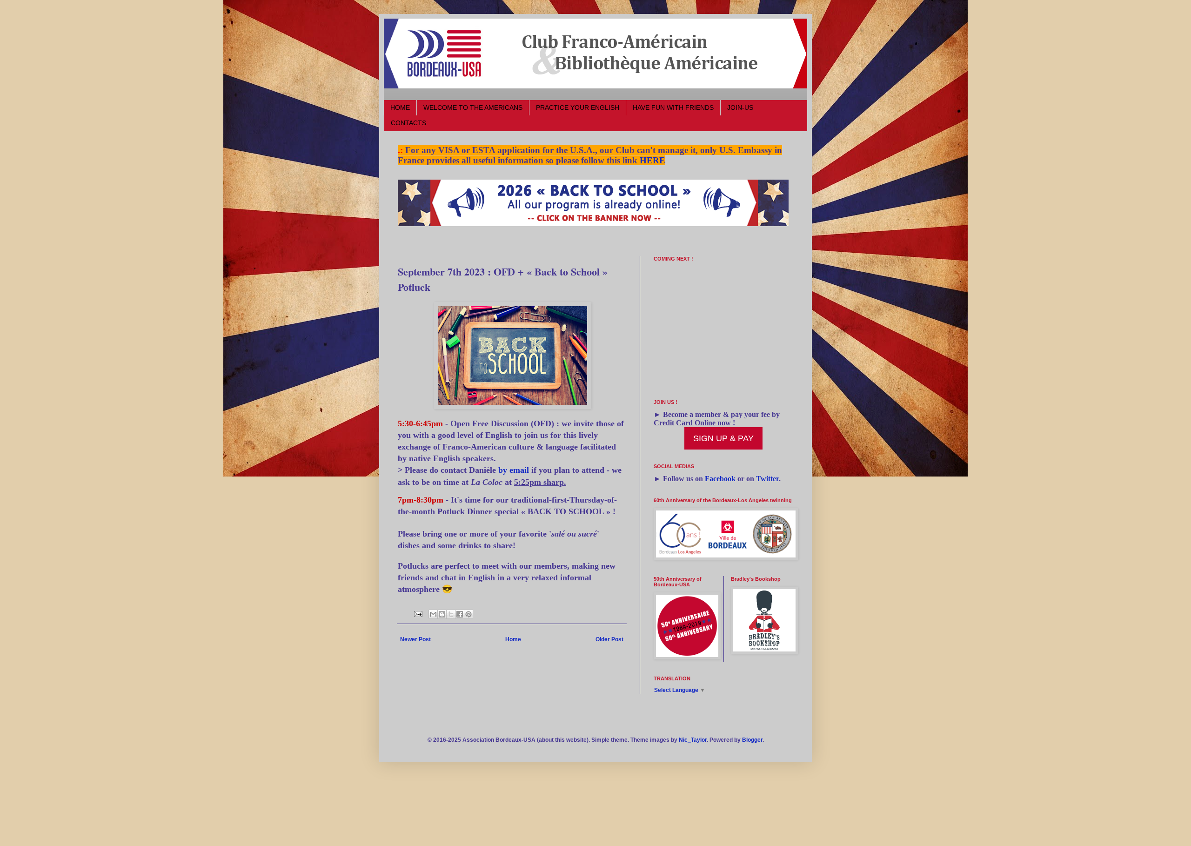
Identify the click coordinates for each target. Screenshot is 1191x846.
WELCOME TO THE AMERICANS (472, 107)
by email (513, 470)
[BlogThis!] (442, 614)
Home (513, 639)
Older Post (609, 639)
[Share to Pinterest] (468, 614)
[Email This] (433, 614)
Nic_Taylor (693, 740)
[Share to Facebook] (459, 614)
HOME (400, 107)
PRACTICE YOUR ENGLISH (577, 107)
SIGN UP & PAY (723, 438)
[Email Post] (418, 613)
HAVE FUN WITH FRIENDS (673, 107)
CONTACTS (408, 123)
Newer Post (415, 639)
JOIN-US (740, 107)
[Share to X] (450, 614)
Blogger (752, 740)
